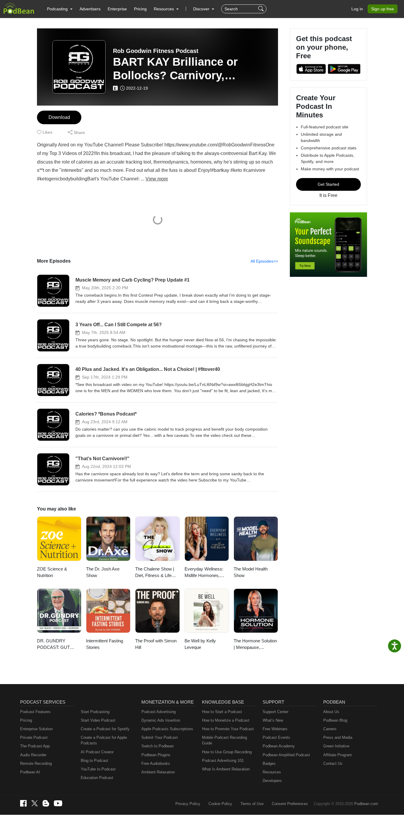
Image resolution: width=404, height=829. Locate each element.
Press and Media (337, 737)
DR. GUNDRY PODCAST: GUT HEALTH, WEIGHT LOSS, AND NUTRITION (55, 644)
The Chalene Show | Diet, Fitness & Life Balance (154, 572)
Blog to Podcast (94, 760)
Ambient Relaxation (158, 772)
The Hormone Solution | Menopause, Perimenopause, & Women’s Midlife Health (255, 644)
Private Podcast (34, 737)
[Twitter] (34, 803)
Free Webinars (275, 729)
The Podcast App (35, 746)
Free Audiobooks (155, 763)
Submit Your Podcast (159, 737)
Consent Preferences (290, 803)
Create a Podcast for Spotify (105, 729)
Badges (269, 763)
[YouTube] (58, 803)
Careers (330, 729)
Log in (357, 9)
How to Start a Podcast (222, 712)
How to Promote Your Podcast (228, 729)
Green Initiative (336, 746)
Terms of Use (252, 803)
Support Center (275, 712)
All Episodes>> (264, 261)
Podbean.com (366, 803)
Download (59, 117)
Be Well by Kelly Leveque (200, 644)
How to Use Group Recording (227, 752)
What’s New (273, 720)
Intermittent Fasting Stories (104, 644)
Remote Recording (36, 763)
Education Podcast (97, 777)
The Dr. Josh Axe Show (102, 572)
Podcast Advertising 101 (223, 760)
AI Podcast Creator (97, 752)
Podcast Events (276, 737)
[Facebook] (23, 803)
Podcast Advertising (158, 712)
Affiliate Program (337, 755)
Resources (272, 772)
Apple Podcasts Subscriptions (167, 729)
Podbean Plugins (155, 755)
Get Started (328, 184)
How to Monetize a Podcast (225, 720)
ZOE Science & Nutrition (52, 572)
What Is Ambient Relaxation (226, 769)
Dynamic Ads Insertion (160, 720)
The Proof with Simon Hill (156, 644)
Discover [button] (202, 9)
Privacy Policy (187, 803)
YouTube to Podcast (98, 769)
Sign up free (382, 9)
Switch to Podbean (157, 746)
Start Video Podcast (98, 720)
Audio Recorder (33, 755)
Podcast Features (35, 712)
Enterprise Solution (36, 729)
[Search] (261, 9)
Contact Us (332, 763)
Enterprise (117, 9)
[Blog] (46, 803)
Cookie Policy (220, 803)
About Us (331, 712)
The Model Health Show (251, 572)
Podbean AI (30, 772)
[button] (59, 9)
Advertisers (90, 9)
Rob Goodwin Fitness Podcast (155, 51)
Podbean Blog (335, 720)
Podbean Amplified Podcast (286, 755)
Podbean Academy (279, 746)
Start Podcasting (95, 712)
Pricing (140, 9)
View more (157, 178)
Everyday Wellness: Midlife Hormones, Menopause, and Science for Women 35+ (204, 572)
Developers (272, 780)
